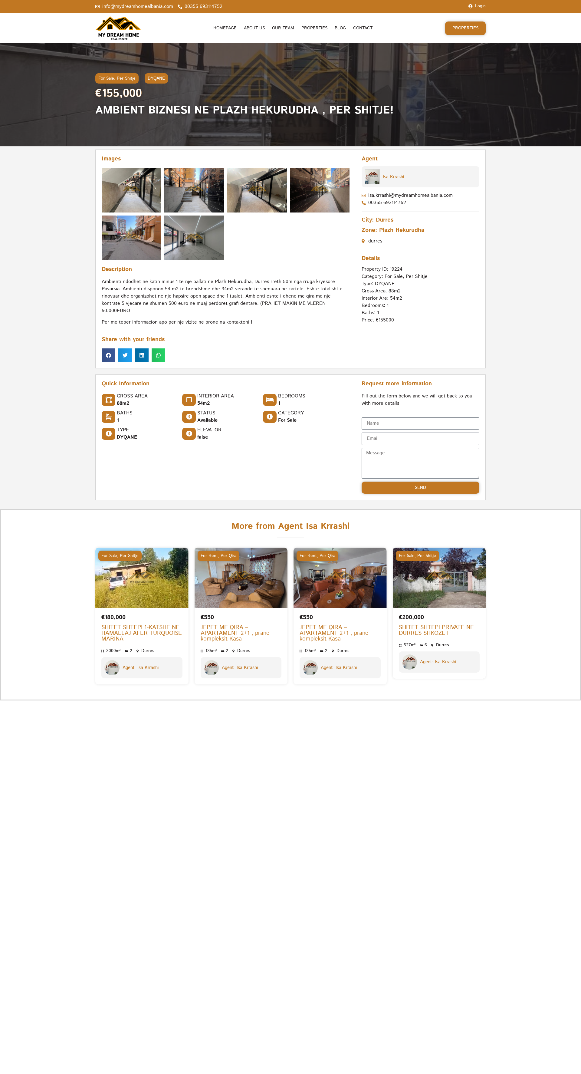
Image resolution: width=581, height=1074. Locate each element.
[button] (108, 355)
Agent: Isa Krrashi (141, 668)
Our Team (283, 28)
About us (254, 28)
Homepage (225, 28)
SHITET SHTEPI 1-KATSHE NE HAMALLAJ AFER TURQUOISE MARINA (141, 633)
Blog (340, 28)
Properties (314, 28)
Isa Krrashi (393, 177)
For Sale (106, 78)
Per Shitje (126, 78)
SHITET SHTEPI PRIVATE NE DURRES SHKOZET (436, 630)
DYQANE (156, 78)
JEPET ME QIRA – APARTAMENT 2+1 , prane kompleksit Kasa (235, 633)
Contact (363, 28)
